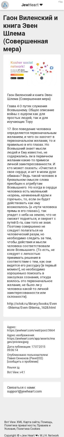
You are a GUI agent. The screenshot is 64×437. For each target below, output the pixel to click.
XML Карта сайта (28, 422)
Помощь (46, 422)
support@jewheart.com (24, 391)
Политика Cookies (28, 428)
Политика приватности (20, 425)
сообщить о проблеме (23, 361)
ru (18, 367)
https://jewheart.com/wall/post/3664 (31, 330)
